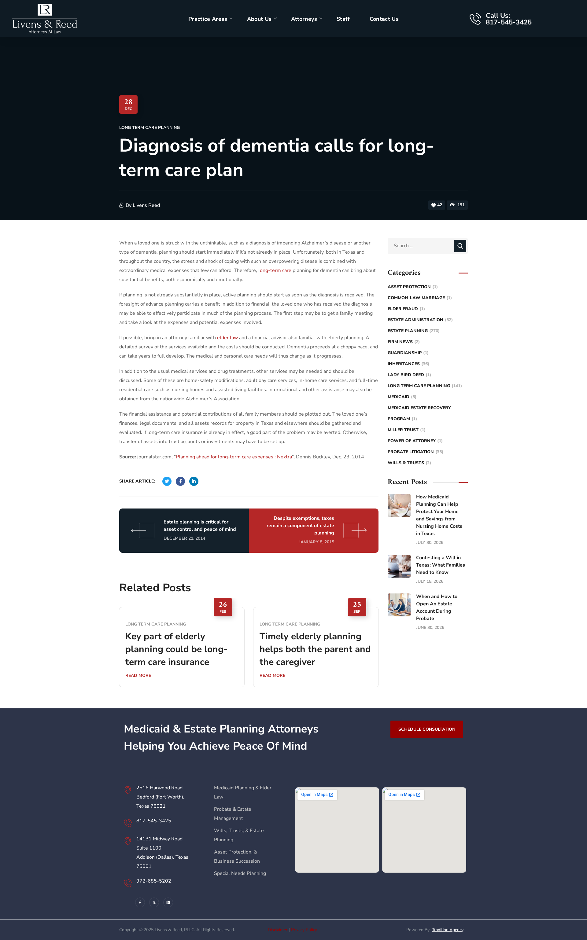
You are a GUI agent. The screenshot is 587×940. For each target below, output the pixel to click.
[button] (426, 729)
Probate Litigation (415, 452)
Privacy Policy (304, 930)
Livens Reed (146, 205)
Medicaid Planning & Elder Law (242, 792)
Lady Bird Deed (409, 375)
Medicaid (402, 397)
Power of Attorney (415, 441)
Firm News (404, 342)
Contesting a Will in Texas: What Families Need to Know (440, 565)
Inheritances (408, 364)
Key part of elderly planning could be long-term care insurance (176, 649)
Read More (138, 675)
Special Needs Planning (240, 873)
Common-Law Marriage (420, 298)
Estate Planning (414, 331)
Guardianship (408, 353)
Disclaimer (277, 930)
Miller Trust (407, 430)
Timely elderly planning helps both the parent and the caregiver (315, 649)
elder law (227, 337)
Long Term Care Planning (149, 127)
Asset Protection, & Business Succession (237, 857)
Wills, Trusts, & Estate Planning (239, 835)
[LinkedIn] (168, 902)
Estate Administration (420, 320)
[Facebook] (140, 902)
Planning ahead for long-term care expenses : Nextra (234, 456)
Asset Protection (413, 287)
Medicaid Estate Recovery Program (419, 413)
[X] (154, 902)
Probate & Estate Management (232, 814)
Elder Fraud (406, 309)
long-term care (274, 270)
